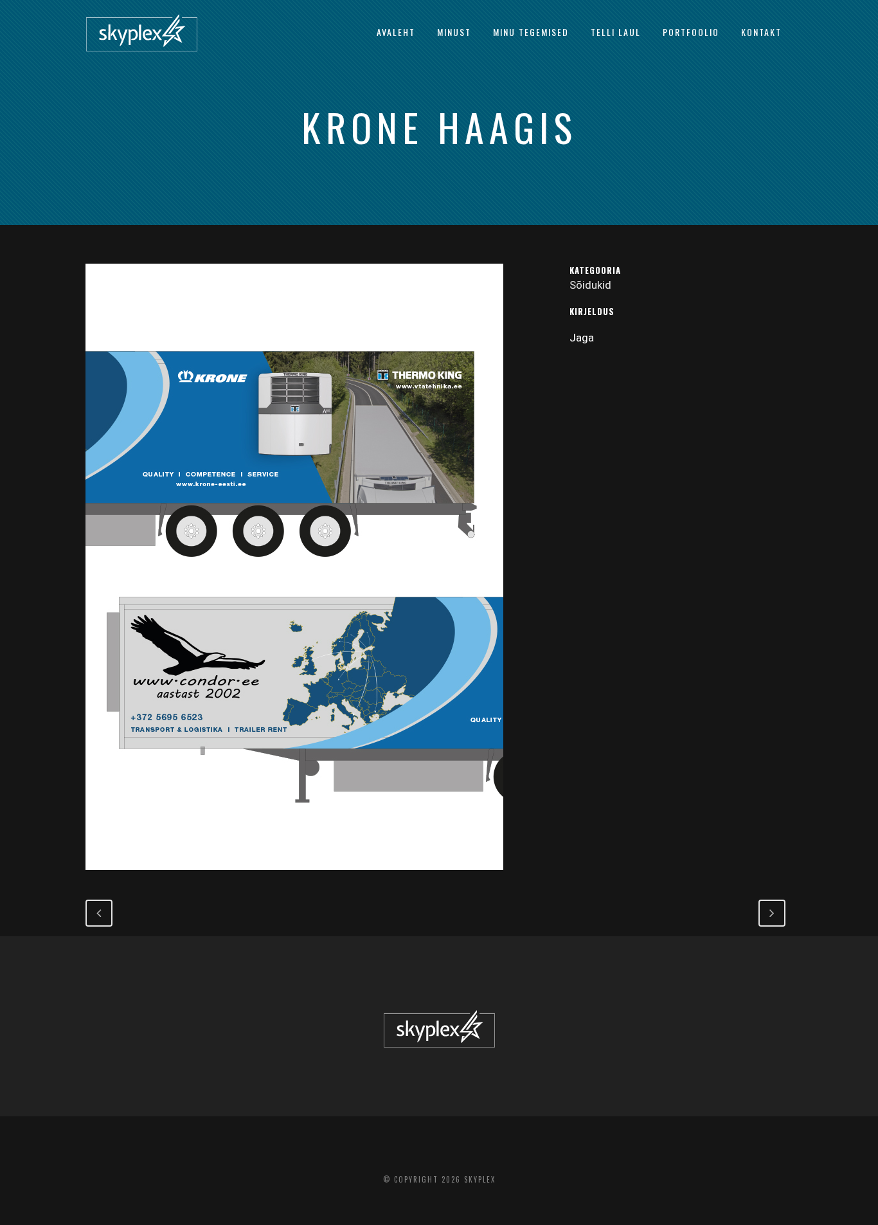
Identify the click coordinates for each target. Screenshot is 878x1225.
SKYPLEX (480, 1179)
